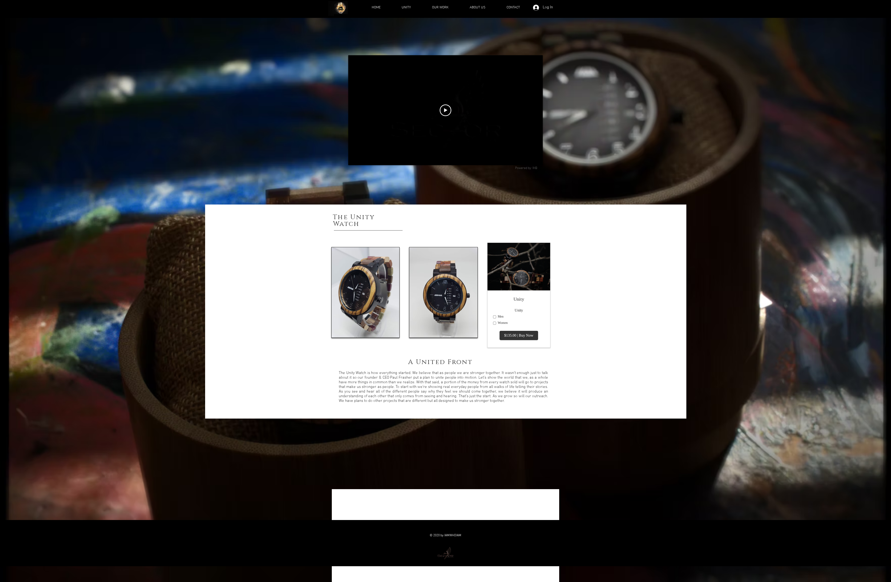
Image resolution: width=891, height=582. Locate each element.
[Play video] (445, 110)
